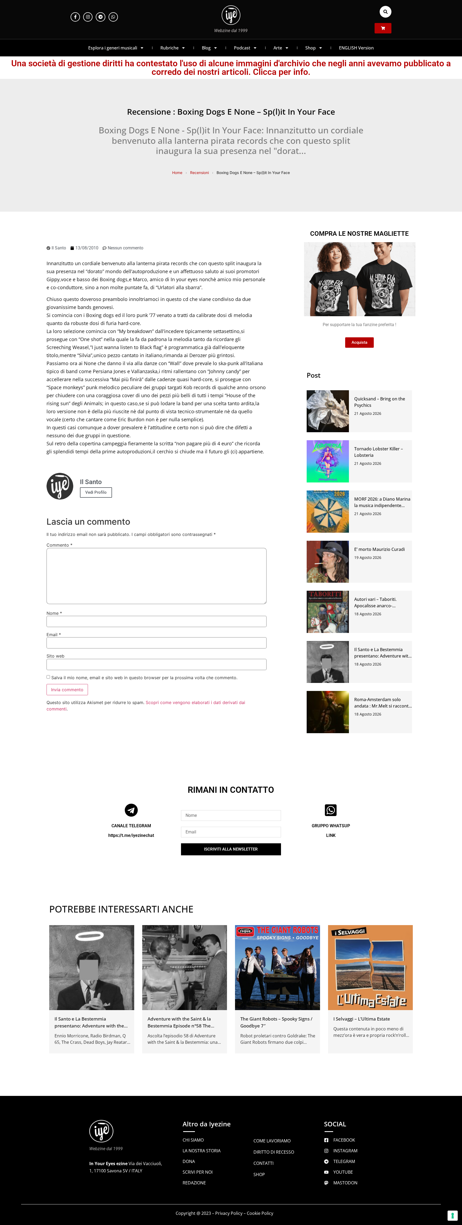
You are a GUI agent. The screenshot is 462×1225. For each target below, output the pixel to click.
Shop (310, 48)
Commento (59, 545)
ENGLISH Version (356, 48)
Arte (278, 48)
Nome (54, 613)
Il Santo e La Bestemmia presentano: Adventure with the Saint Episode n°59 (382, 656)
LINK (331, 835)
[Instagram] (88, 17)
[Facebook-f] (75, 17)
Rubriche (169, 48)
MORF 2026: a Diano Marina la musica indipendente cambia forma (382, 505)
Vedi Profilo (96, 492)
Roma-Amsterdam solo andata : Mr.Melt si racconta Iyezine (382, 706)
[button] (385, 12)
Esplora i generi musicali (112, 48)
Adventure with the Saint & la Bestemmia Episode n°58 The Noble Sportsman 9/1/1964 (179, 1025)
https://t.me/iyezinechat (131, 835)
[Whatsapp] (113, 17)
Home (177, 172)
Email (54, 634)
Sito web (55, 656)
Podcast (242, 48)
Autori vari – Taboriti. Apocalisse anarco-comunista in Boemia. (376, 605)
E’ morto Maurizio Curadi (379, 549)
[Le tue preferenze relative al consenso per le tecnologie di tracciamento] (453, 1216)
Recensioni (199, 172)
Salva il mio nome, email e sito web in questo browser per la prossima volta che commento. (144, 677)
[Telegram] (100, 17)
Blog (206, 48)
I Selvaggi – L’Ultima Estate (361, 1018)
